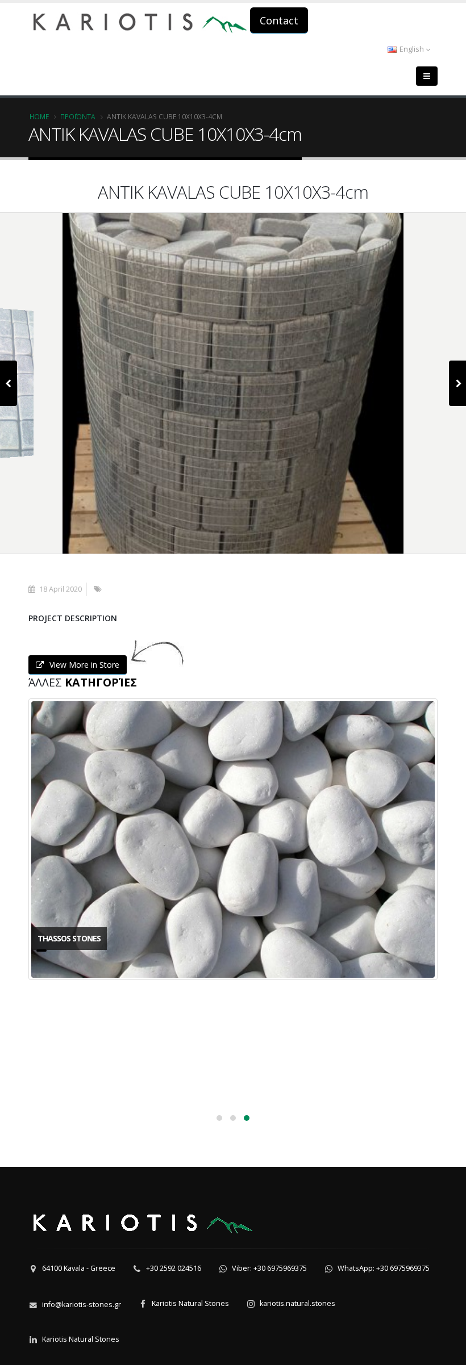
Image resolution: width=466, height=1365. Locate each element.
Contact (279, 20)
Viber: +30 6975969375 (269, 1268)
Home (39, 116)
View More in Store (84, 664)
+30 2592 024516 (173, 1268)
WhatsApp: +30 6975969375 (384, 1268)
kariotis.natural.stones (297, 1303)
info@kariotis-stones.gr (81, 1304)
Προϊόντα (77, 116)
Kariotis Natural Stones (190, 1303)
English (412, 49)
